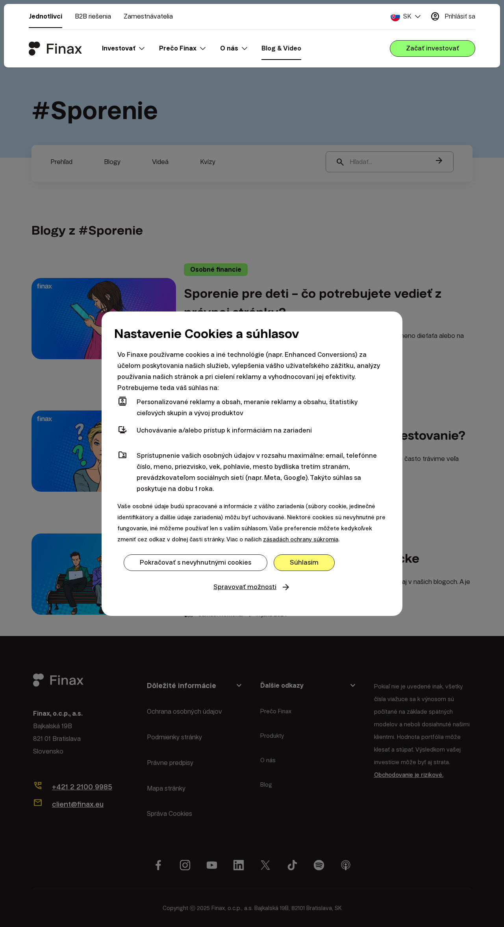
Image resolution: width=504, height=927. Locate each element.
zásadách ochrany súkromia (300, 539)
